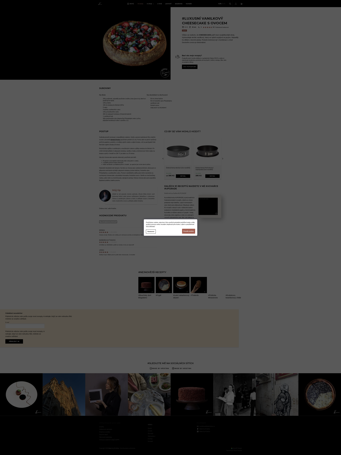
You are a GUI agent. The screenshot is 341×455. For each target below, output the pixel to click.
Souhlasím (188, 231)
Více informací (150, 226)
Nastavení (150, 231)
